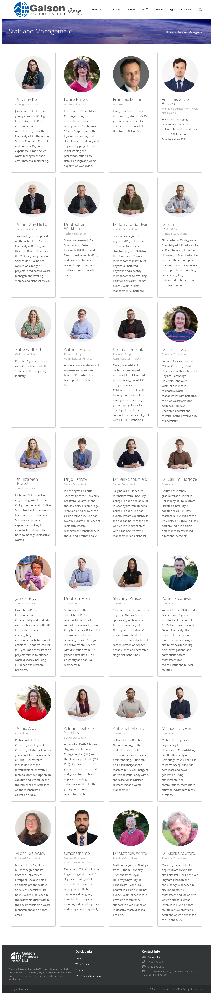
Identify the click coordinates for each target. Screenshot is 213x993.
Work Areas (82, 964)
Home (169, 32)
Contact (79, 970)
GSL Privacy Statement (88, 976)
